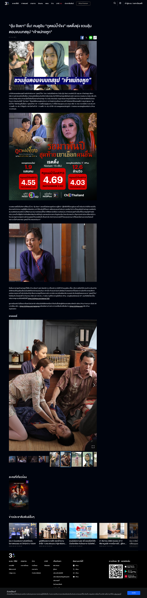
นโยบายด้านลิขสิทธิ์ (58, 573)
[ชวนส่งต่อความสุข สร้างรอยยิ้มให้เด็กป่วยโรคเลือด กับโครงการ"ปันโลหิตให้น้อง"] (83, 531)
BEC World (56, 566)
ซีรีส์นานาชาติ (12, 569)
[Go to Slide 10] (96, 459)
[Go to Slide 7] (63, 459)
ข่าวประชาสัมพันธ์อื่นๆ (22, 517)
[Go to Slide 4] (30, 459)
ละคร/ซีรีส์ (11, 566)
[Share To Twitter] (86, 37)
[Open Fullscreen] (93, 447)
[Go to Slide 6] (52, 459)
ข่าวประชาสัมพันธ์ (36, 573)
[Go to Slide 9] (85, 459)
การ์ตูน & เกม (12, 573)
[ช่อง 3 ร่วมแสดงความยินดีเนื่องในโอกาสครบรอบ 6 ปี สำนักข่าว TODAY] (23, 531)
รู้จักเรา (55, 569)
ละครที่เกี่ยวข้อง (18, 477)
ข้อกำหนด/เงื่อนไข (57, 584)
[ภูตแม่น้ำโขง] (19, 495)
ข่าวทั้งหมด (34, 566)
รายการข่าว (35, 569)
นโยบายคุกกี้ (56, 581)
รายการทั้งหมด (24, 566)
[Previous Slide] (11, 385)
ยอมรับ (134, 593)
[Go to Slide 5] (41, 459)
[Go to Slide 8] (74, 459)
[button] (53, 385)
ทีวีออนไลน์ (47, 566)
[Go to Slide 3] (19, 459)
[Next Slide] (94, 385)
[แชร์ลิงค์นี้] (95, 37)
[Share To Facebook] (82, 37)
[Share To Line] (90, 37)
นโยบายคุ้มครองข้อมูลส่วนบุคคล (61, 577)
